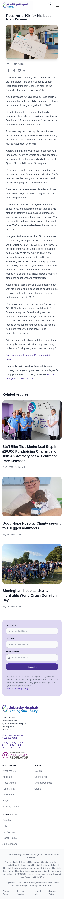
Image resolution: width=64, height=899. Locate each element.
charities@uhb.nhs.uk (12, 735)
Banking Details (10, 806)
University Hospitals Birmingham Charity (31, 854)
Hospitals (7, 777)
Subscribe (32, 667)
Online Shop (41, 777)
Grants (37, 788)
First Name (11, 625)
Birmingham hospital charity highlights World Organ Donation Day (29, 595)
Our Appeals (8, 832)
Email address (12, 651)
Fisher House (9, 838)
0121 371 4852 (9, 738)
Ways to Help (9, 783)
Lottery (6, 826)
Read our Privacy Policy (17, 688)
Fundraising (8, 788)
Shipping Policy (52, 892)
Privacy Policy (5, 892)
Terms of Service (21, 892)
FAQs (5, 800)
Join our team (9, 844)
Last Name (11, 638)
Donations (7, 820)
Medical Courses (43, 783)
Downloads (8, 794)
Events (38, 771)
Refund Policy (37, 892)
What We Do (9, 771)
